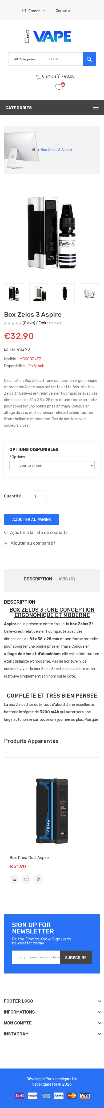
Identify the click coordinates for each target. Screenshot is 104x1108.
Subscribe (76, 958)
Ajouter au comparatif (33, 543)
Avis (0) (66, 578)
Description (38, 578)
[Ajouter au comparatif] (38, 879)
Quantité (12, 496)
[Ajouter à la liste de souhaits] (26, 879)
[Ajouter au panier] (14, 879)
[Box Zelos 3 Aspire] (14, 293)
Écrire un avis (50, 323)
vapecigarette (64, 1079)
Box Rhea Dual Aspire (29, 857)
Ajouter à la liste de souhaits (38, 532)
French (35, 11)
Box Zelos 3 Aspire (56, 150)
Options (18, 457)
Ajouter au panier (31, 519)
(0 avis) (29, 323)
